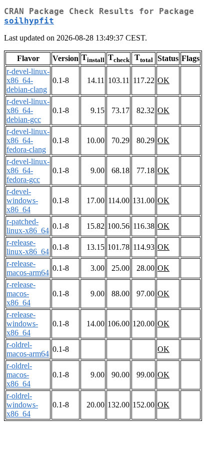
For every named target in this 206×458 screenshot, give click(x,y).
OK (164, 80)
